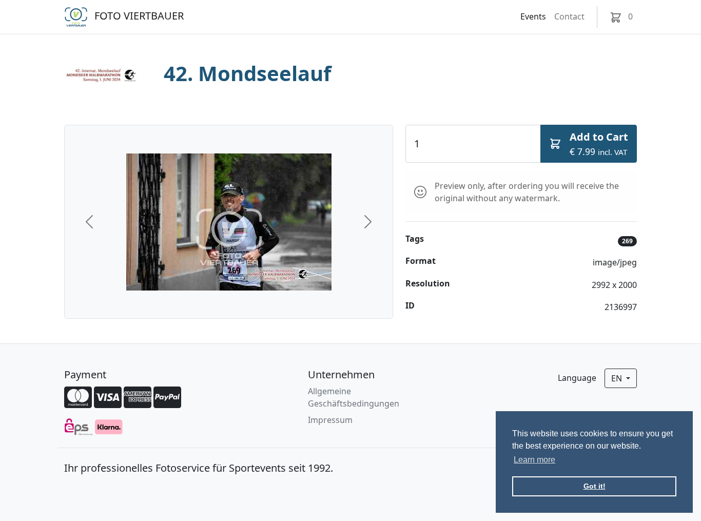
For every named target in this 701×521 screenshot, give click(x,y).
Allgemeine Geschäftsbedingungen (353, 397)
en (617, 378)
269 (627, 241)
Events (533, 16)
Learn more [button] (534, 459)
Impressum (330, 420)
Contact (569, 16)
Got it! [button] (594, 486)
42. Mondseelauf (247, 73)
